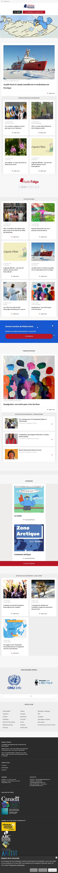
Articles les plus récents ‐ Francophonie (29, 414)
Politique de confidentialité (17, 865)
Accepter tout (52, 870)
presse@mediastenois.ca (36, 785)
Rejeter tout (34, 870)
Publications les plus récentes (29, 98)
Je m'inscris (29, 336)
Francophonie (29, 351)
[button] (17, 12)
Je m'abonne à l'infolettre (34, 12)
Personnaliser (42, 870)
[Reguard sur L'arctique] (43, 682)
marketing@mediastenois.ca (37, 782)
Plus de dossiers (29, 563)
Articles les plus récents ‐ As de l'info (29, 576)
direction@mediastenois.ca (43, 779)
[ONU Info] (14, 682)
